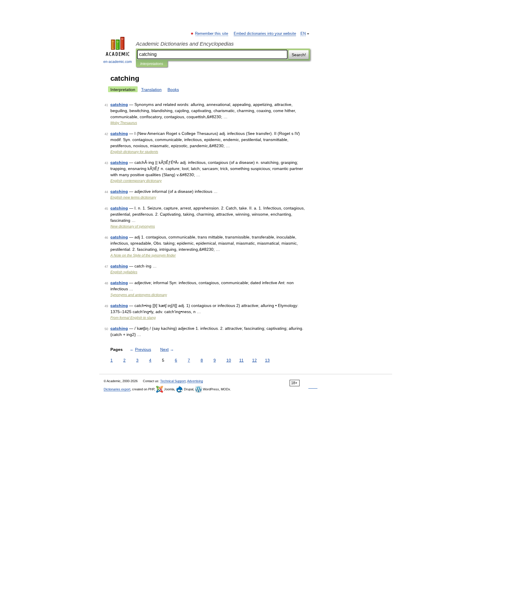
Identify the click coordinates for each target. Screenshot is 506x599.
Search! (299, 54)
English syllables (123, 272)
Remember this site (212, 34)
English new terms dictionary (133, 197)
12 (254, 360)
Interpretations (151, 64)
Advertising (195, 381)
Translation (151, 89)
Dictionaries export (117, 389)
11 (241, 360)
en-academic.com (117, 62)
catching (119, 104)
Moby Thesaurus (123, 123)
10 (228, 360)
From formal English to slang (133, 318)
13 (267, 360)
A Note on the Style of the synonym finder (143, 255)
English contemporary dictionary (136, 181)
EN (303, 34)
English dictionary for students (134, 152)
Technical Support (173, 381)
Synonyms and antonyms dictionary (138, 295)
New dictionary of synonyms (132, 226)
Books (173, 89)
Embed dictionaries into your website (265, 34)
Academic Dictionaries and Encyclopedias (185, 44)
